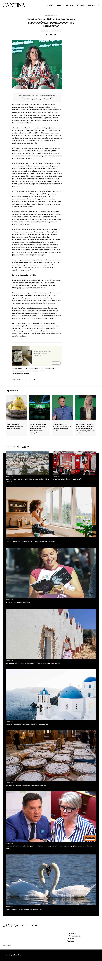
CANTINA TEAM (44, 31)
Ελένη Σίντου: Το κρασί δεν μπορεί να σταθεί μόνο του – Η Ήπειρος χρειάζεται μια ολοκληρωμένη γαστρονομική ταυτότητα (85, 428)
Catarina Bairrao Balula (48, 368)
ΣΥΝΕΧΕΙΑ (55, 363)
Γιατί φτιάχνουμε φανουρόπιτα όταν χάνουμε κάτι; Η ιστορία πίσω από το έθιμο (26, 785)
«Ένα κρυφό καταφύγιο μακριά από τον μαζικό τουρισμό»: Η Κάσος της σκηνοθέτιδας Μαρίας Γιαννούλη (33, 663)
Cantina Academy (17, 368)
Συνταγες (50, 5)
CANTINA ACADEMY (51, 15)
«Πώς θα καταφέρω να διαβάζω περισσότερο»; (18, 602)
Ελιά (42, 371)
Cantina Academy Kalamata (32, 368)
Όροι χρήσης (71, 933)
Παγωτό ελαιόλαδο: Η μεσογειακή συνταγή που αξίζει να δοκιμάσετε (15, 426)
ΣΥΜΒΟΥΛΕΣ (10, 422)
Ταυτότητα (70, 941)
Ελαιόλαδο (35, 371)
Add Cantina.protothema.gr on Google (36, 99)
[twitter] (55, 35)
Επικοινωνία (71, 938)
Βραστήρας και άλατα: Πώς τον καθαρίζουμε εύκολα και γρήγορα (42, 353)
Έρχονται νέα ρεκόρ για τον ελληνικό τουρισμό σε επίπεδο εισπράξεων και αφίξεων (27, 724)
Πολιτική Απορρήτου (74, 936)
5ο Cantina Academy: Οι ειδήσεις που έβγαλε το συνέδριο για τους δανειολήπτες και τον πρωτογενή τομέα (38, 428)
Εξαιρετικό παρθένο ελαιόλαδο (21, 373)
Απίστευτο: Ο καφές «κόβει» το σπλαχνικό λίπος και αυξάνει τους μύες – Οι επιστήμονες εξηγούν (30, 541)
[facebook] (47, 35)
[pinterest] (51, 35)
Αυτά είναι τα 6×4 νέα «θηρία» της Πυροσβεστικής (67, 479)
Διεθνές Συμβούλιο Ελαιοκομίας (21, 371)
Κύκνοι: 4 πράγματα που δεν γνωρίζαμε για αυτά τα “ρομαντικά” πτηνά (24, 909)
